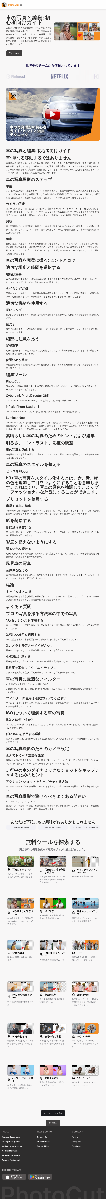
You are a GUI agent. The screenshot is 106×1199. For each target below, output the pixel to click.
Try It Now (14, 53)
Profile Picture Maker (11, 1155)
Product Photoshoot (11, 1160)
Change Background (11, 1141)
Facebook (76, 1146)
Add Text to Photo (10, 1151)
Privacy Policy (43, 1141)
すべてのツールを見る (53, 1113)
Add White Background (12, 1146)
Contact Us (42, 1137)
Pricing (75, 1137)
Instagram (76, 1141)
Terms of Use (43, 1146)
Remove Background (11, 1137)
